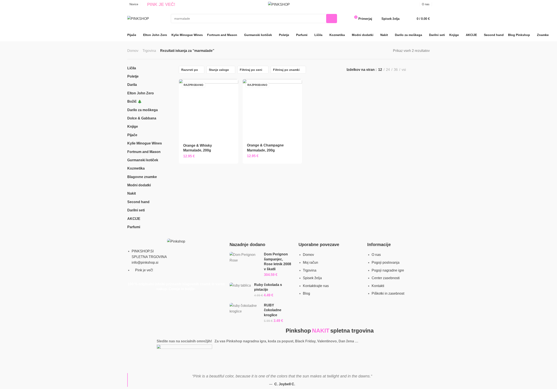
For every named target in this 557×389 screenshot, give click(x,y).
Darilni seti (136, 210)
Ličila (131, 68)
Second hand (138, 202)
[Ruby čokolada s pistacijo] (240, 285)
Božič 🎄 (134, 101)
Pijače (132, 135)
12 (380, 69)
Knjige (132, 126)
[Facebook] (132, 361)
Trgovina (149, 51)
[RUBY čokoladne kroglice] (245, 308)
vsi (404, 69)
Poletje (133, 76)
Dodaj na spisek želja (232, 145)
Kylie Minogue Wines (144, 143)
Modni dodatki (139, 185)
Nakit (131, 193)
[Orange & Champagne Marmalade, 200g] (272, 109)
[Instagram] (144, 361)
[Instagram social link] (416, 4)
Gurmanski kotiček (142, 160)
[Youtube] (156, 361)
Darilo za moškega (142, 110)
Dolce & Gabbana (141, 118)
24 (388, 69)
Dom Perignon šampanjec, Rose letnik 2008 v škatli (277, 261)
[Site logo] (279, 4)
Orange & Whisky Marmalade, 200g (197, 148)
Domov (132, 51)
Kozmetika (136, 168)
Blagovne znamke (142, 177)
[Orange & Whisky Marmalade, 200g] (208, 109)
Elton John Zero (140, 93)
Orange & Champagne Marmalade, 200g (265, 147)
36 (396, 69)
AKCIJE (133, 219)
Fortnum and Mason (144, 152)
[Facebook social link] (410, 4)
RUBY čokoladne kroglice (272, 310)
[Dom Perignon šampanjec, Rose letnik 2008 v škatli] (245, 257)
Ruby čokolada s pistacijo (268, 287)
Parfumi (133, 227)
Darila (132, 85)
